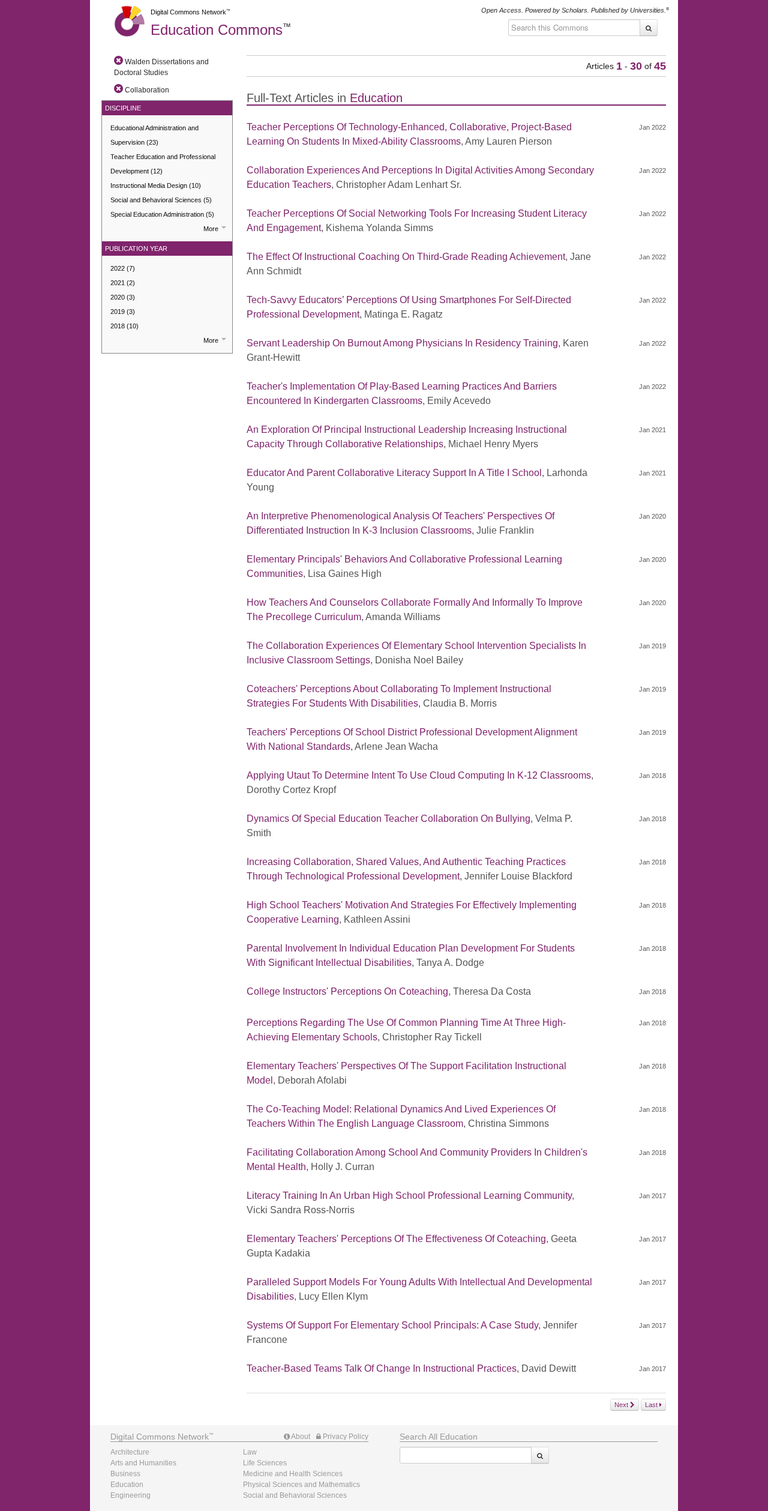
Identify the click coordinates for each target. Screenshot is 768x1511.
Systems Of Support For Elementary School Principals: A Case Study (392, 1325)
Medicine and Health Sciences (293, 1474)
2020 (122, 297)
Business (125, 1474)
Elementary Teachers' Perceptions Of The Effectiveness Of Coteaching (396, 1239)
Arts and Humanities (143, 1463)
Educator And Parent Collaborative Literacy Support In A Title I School (394, 473)
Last (652, 1404)
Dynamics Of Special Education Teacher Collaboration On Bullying (388, 818)
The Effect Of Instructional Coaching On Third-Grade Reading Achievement (406, 257)
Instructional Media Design (155, 185)
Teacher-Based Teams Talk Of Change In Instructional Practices (382, 1368)
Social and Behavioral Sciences (161, 200)
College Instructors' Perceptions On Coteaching (347, 991)
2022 (122, 268)
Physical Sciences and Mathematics (301, 1484)
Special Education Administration (162, 214)
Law (250, 1452)
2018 (124, 326)
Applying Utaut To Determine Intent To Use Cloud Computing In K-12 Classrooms (419, 775)
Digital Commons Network (188, 12)
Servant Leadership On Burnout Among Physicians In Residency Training (402, 343)
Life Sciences (265, 1463)
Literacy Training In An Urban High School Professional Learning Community (409, 1195)
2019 (122, 311)
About (300, 1436)
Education (217, 30)
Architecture (129, 1452)
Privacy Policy (344, 1436)
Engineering (130, 1495)
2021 (122, 282)
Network (159, 1436)
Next (622, 1404)
